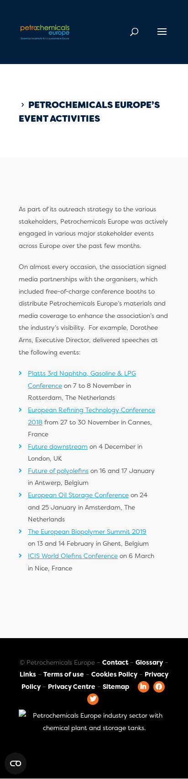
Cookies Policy (114, 674)
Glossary (149, 662)
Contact (115, 662)
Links (28, 674)
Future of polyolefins (58, 471)
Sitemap (116, 686)
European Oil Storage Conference (78, 495)
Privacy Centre (71, 686)
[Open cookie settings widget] (15, 763)
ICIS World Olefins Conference (73, 556)
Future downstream (58, 446)
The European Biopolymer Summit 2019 (87, 531)
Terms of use (63, 674)
